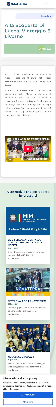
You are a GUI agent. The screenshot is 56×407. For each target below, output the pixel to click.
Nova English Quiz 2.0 (21, 357)
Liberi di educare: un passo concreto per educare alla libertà (25, 243)
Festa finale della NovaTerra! (27, 301)
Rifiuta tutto (28, 402)
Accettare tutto (28, 395)
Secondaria (46, 16)
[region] (28, 390)
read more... (14, 258)
